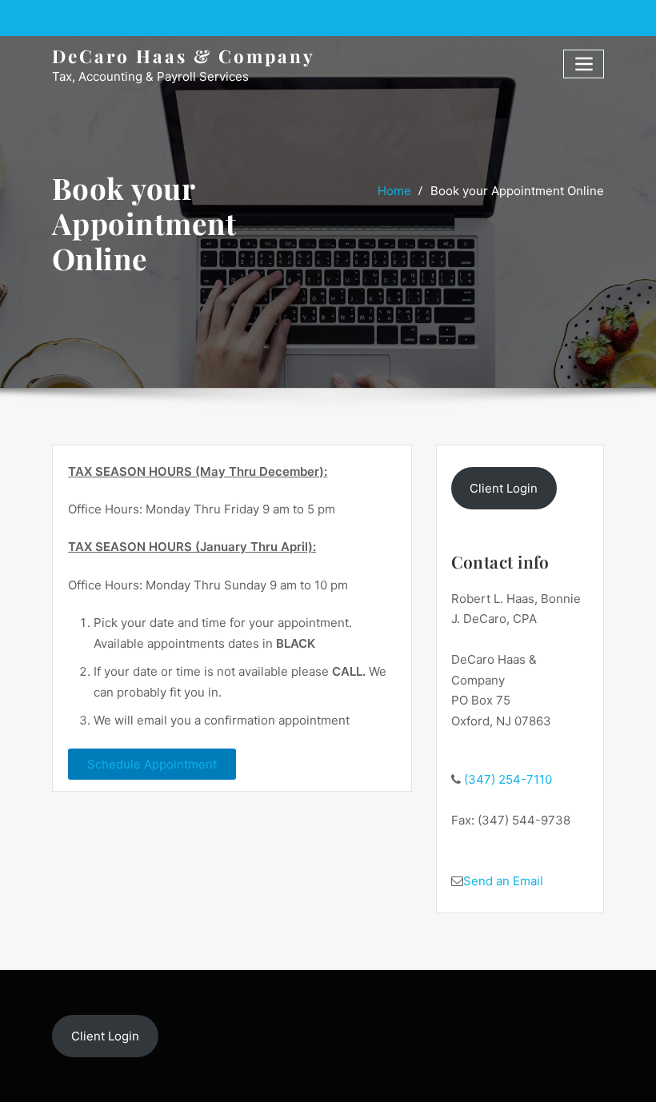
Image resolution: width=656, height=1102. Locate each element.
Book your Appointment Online (517, 190)
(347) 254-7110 (506, 779)
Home (394, 190)
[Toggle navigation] (583, 64)
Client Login (504, 488)
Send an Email (503, 880)
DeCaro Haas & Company (183, 56)
